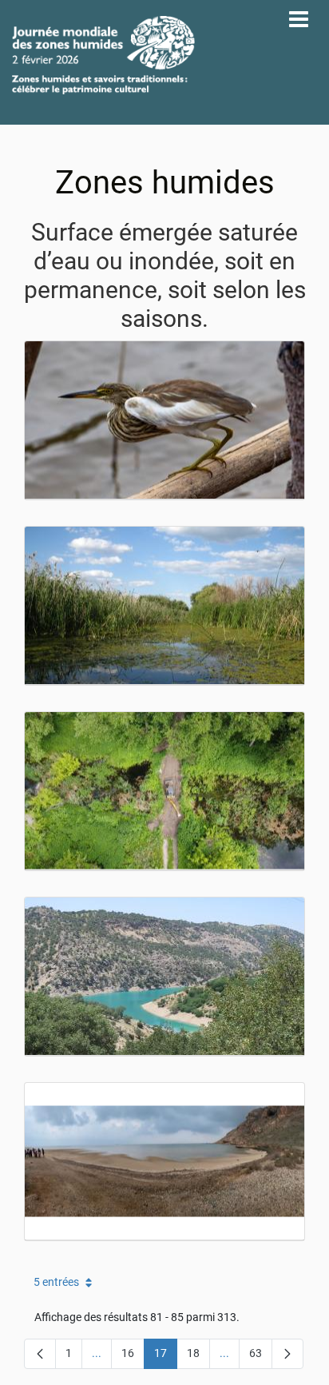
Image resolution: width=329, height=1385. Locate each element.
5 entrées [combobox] (56, 1282)
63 (260, 1356)
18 (198, 1356)
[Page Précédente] (40, 1354)
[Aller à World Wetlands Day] (103, 55)
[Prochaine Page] (287, 1354)
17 (165, 1356)
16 (133, 1356)
